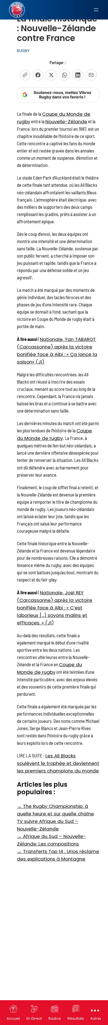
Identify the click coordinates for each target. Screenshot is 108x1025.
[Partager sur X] (51, 75)
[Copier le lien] (25, 75)
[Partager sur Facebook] (37, 75)
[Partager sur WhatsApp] (64, 75)
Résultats (76, 1018)
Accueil (13, 1018)
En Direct (34, 1018)
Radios (54, 1018)
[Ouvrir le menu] (96, 9)
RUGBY (23, 51)
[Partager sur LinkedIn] (77, 75)
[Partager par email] (91, 75)
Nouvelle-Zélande (66, 121)
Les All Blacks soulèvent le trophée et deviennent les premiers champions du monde (58, 763)
